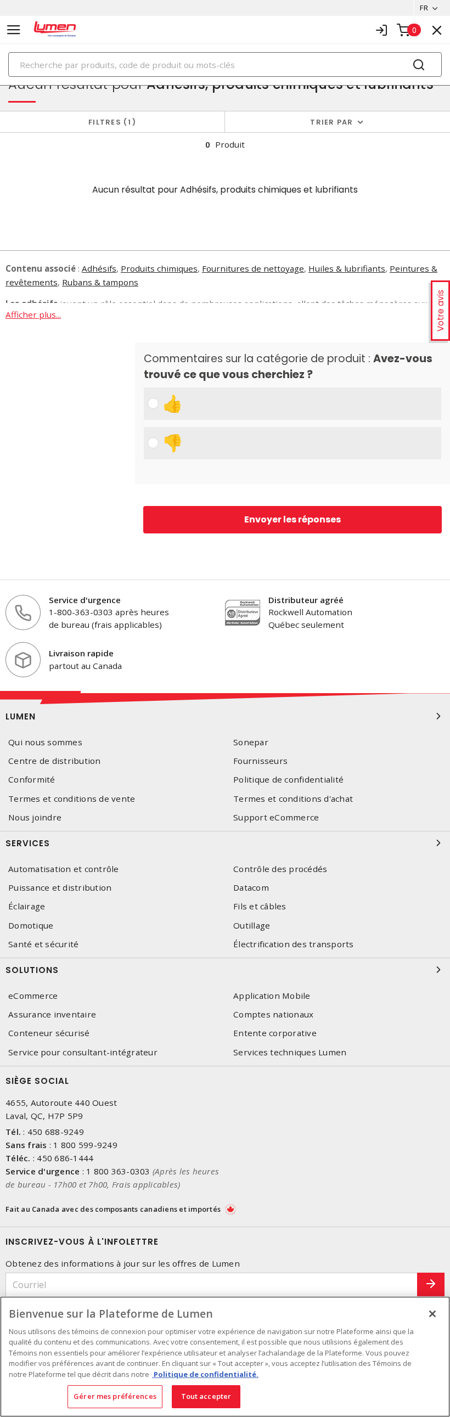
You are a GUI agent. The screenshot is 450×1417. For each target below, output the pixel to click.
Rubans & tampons (100, 282)
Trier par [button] (331, 122)
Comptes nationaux (273, 1014)
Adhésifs (99, 268)
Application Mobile (272, 996)
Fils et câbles (259, 906)
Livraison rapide (81, 653)
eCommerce (33, 996)
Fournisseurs (260, 761)
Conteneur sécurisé (49, 1033)
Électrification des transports (293, 944)
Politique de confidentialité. (205, 1374)
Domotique (30, 925)
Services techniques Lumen (289, 1052)
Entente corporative (275, 1033)
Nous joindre (34, 817)
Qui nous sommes (45, 742)
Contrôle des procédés (280, 869)
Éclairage (26, 906)
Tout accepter (206, 1396)
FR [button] (424, 8)
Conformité (31, 779)
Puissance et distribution (59, 887)
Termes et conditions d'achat (293, 799)
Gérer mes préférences (115, 1396)
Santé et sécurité (43, 944)
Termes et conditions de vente (71, 799)
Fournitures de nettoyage (253, 268)
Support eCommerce (276, 817)
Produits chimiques (159, 268)
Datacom (251, 887)
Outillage (251, 925)
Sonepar (250, 742)
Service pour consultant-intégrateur (83, 1052)
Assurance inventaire (52, 1014)
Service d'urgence (85, 599)
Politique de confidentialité (288, 779)
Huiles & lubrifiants (346, 268)
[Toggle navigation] (13, 30)
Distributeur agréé (306, 599)
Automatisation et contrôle (63, 869)
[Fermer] (432, 1314)
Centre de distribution (54, 761)
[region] (225, 1356)
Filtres (110, 122)
